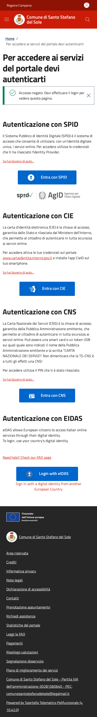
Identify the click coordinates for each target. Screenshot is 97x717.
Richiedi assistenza (20, 616)
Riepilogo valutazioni (22, 652)
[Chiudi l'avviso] (88, 95)
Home (9, 38)
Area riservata (17, 553)
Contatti (12, 598)
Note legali (14, 580)
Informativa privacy (21, 571)
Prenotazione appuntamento (28, 607)
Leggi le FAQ (15, 634)
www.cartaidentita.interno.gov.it (27, 258)
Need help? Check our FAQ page (27, 457)
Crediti (11, 562)
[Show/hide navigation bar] (7, 19)
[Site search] (87, 19)
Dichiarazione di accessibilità (28, 589)
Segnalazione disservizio (25, 661)
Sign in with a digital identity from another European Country (48, 486)
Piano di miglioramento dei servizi (32, 670)
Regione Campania (19, 5)
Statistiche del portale (23, 625)
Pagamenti (14, 643)
